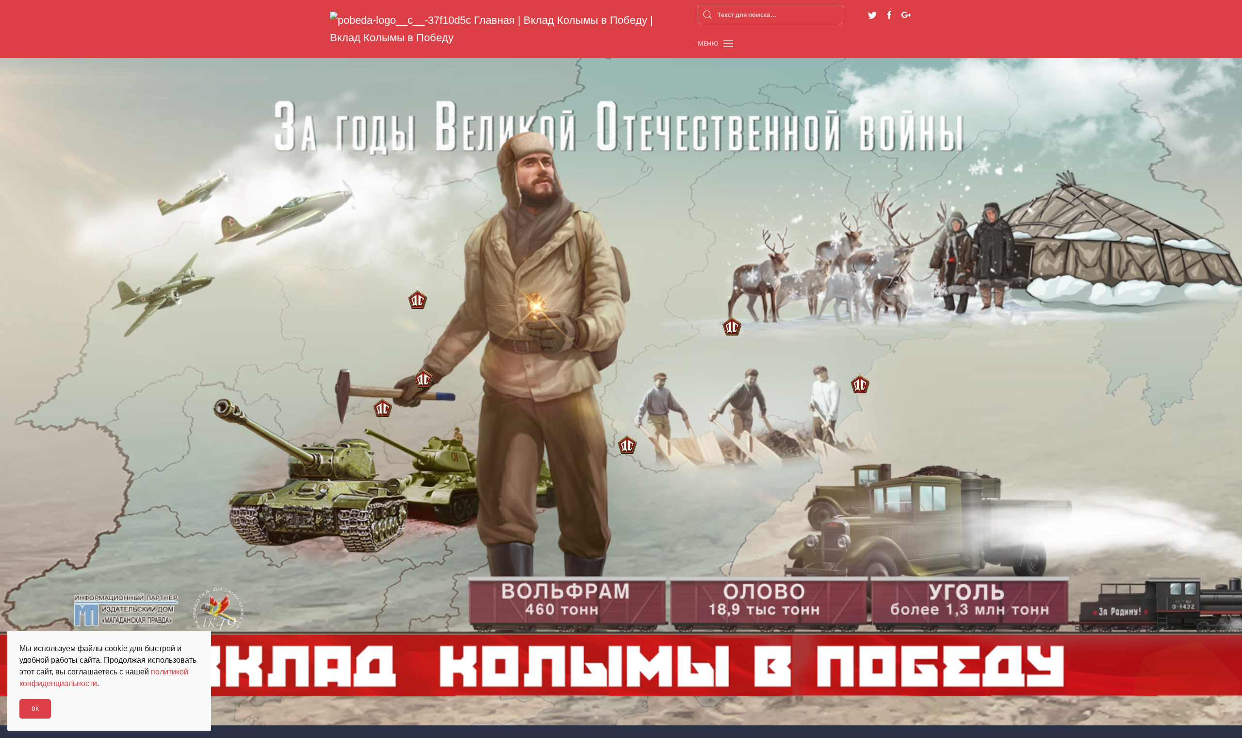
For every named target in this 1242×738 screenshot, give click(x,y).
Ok (35, 708)
